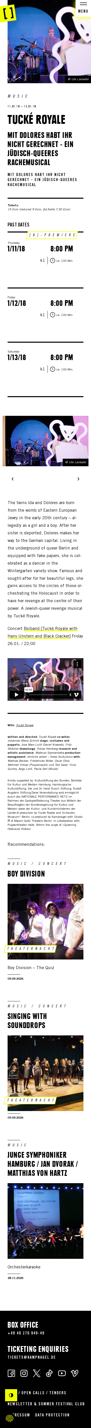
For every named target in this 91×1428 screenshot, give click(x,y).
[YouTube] (62, 1373)
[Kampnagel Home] (8, 11)
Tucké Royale (24, 725)
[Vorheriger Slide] (13, 479)
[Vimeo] (74, 1373)
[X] (36, 1373)
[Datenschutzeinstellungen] (9, 1418)
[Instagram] (24, 1373)
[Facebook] (11, 1373)
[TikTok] (49, 1373)
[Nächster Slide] (78, 479)
